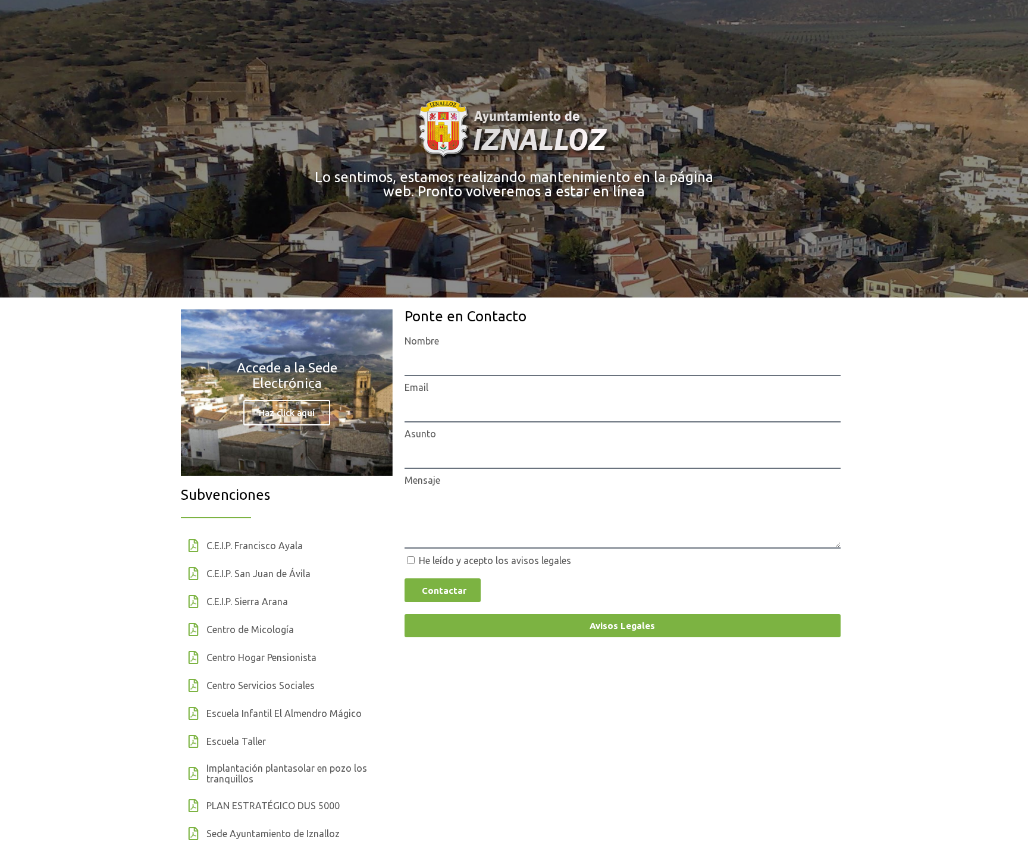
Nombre (422, 341)
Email (416, 387)
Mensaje (422, 480)
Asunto (420, 433)
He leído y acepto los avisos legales (495, 560)
